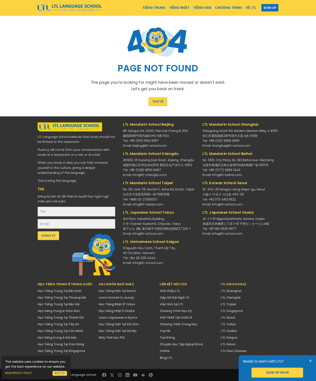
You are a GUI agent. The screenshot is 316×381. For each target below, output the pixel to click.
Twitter (112, 375)
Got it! (59, 373)
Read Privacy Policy (18, 373)
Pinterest (151, 375)
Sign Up (270, 8)
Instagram (120, 375)
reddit (143, 375)
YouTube (135, 375)
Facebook (104, 375)
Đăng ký (48, 235)
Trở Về (158, 101)
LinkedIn (127, 375)
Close (310, 360)
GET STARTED (277, 373)
